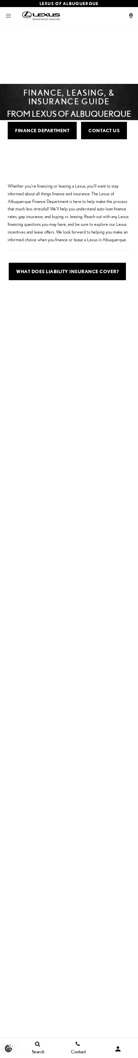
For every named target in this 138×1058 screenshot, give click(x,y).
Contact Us (104, 130)
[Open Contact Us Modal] (131, 15)
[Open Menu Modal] (8, 15)
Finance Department (42, 130)
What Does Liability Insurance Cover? (67, 271)
